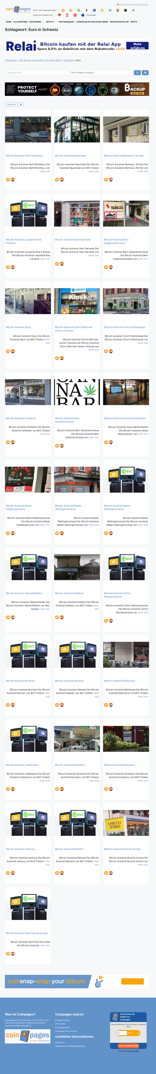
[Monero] (13, 180)
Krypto (50, 22)
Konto (134, 22)
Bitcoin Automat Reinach (69, 849)
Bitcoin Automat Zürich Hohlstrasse (124, 327)
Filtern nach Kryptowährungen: (45, 10)
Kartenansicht (66, 22)
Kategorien (35, 22)
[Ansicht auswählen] (21, 104)
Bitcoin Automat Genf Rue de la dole (27, 933)
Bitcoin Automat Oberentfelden (24, 593)
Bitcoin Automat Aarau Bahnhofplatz (125, 418)
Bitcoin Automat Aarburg (20, 849)
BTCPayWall (133, 1051)
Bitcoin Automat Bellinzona (119, 680)
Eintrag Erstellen (119, 22)
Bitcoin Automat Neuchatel (70, 155)
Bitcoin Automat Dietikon (69, 593)
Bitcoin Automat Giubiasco (119, 764)
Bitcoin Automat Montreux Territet (123, 155)
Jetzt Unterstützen (128, 1046)
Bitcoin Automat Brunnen (20, 680)
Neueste (10, 104)
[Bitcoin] (8, 180)
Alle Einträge (20, 22)
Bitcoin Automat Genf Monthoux (24, 155)
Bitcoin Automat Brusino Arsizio (122, 849)
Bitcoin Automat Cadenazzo (22, 764)
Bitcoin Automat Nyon (18, 327)
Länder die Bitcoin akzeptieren (92, 22)
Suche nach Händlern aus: (43, 15)
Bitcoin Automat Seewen (69, 680)
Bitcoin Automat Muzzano (70, 764)
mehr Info (45, 171)
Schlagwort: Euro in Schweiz (31, 29)
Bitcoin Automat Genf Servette (72, 239)
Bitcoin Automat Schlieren (21, 418)
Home (8, 22)
